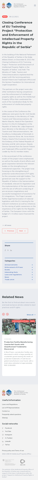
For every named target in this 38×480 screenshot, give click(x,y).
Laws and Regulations (10, 404)
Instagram (8, 435)
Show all (30, 315)
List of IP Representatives (11, 408)
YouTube (8, 431)
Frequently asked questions (11, 414)
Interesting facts (11, 272)
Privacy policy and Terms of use (13, 450)
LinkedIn (8, 441)
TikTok (7, 445)
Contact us (6, 411)
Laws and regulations (13, 274)
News (7, 277)
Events (7, 270)
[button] (3, 314)
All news (8, 225)
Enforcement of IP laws (14, 267)
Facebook (8, 428)
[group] (19, 347)
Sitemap (5, 418)
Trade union (9, 279)
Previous (10, 231)
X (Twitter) (8, 438)
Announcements (11, 265)
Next (21, 231)
